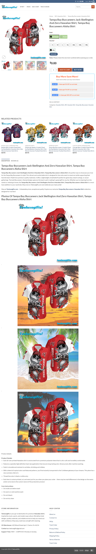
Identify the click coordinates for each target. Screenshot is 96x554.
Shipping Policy (54, 536)
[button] (90, 1)
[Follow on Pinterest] (80, 1)
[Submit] (93, 6)
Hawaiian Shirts (60, 105)
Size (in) (52, 40)
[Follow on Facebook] (75, 1)
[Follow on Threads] (79, 1)
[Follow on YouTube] (82, 1)
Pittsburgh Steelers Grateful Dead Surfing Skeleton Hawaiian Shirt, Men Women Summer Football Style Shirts (36, 149)
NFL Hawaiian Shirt (60, 16)
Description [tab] (5, 161)
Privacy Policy (53, 528)
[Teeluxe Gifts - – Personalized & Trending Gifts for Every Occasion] (9, 6)
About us (52, 514)
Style (51, 32)
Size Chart (35, 6)
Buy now (78, 70)
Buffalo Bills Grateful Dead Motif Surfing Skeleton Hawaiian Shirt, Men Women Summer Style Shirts (12, 149)
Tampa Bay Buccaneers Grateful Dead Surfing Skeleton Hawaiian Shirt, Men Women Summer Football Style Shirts (60, 149)
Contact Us (53, 518)
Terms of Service (54, 539)
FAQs (51, 521)
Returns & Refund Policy (57, 532)
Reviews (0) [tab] (14, 161)
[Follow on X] (77, 1)
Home (51, 16)
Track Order (44, 6)
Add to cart (65, 70)
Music (29, 6)
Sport (22, 6)
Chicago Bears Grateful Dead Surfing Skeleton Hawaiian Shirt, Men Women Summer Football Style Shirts (83, 149)
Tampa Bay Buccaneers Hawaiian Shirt (79, 16)
